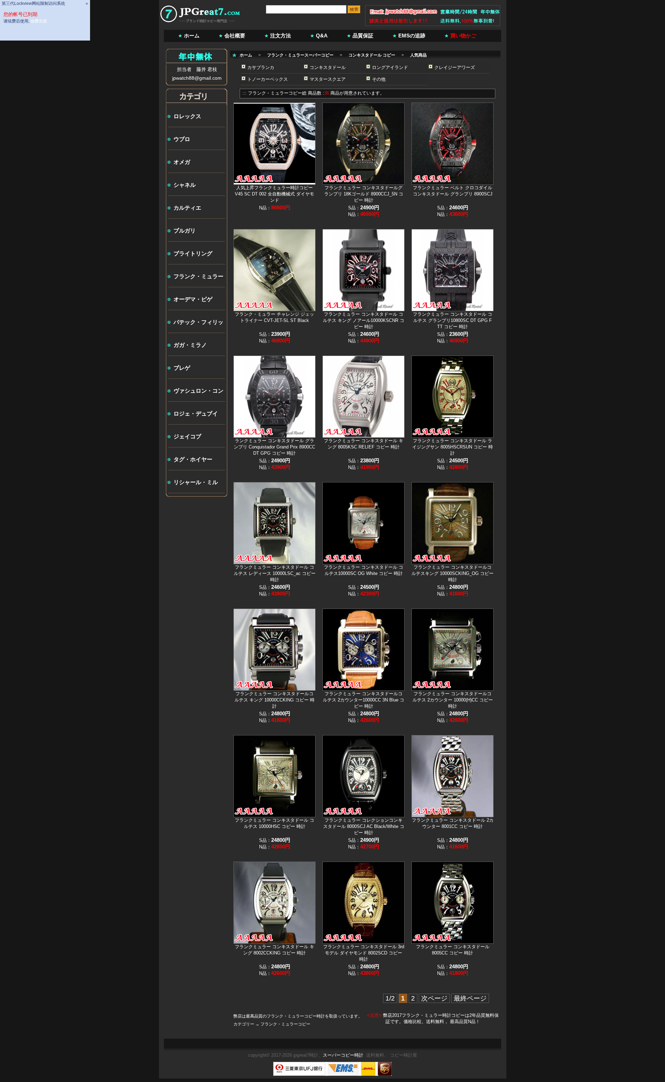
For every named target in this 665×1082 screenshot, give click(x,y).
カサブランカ (260, 67)
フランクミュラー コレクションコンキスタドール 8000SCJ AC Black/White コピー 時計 (363, 826)
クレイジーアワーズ (454, 67)
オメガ (182, 162)
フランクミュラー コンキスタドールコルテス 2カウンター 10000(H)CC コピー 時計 (453, 700)
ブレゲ (182, 368)
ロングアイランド (390, 67)
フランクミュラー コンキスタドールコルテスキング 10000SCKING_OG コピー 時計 (452, 573)
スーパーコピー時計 (343, 1055)
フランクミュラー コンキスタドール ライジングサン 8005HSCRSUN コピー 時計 (452, 447)
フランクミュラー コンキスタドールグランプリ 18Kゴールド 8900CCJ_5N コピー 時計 (363, 194)
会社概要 (234, 35)
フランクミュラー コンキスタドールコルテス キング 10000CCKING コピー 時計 (274, 700)
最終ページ (470, 998)
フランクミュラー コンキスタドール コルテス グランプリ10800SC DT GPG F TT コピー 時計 (452, 320)
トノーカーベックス (267, 79)
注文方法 (280, 35)
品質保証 (363, 35)
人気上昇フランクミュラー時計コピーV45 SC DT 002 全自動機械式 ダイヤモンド (274, 194)
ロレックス (187, 116)
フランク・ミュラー (198, 276)
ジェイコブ (187, 436)
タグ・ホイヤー (193, 459)
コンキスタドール (328, 67)
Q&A (322, 35)
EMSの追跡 (411, 35)
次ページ (434, 998)
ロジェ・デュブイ (196, 414)
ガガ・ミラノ (190, 345)
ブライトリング (193, 253)
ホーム (192, 35)
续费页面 (38, 21)
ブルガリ (185, 231)
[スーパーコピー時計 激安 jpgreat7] (200, 25)
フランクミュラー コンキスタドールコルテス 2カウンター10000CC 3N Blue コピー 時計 (363, 700)
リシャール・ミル (196, 482)
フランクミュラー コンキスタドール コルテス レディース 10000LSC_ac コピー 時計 (275, 573)
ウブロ (182, 139)
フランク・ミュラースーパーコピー (300, 55)
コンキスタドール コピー (371, 55)
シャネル (185, 185)
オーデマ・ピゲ (193, 299)
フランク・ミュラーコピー (275, 93)
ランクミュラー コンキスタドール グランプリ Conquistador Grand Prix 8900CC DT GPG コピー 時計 (274, 447)
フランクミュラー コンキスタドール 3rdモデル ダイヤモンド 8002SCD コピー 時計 (363, 953)
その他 (378, 79)
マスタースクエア (328, 79)
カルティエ (187, 208)
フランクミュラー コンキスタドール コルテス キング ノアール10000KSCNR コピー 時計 (363, 320)
